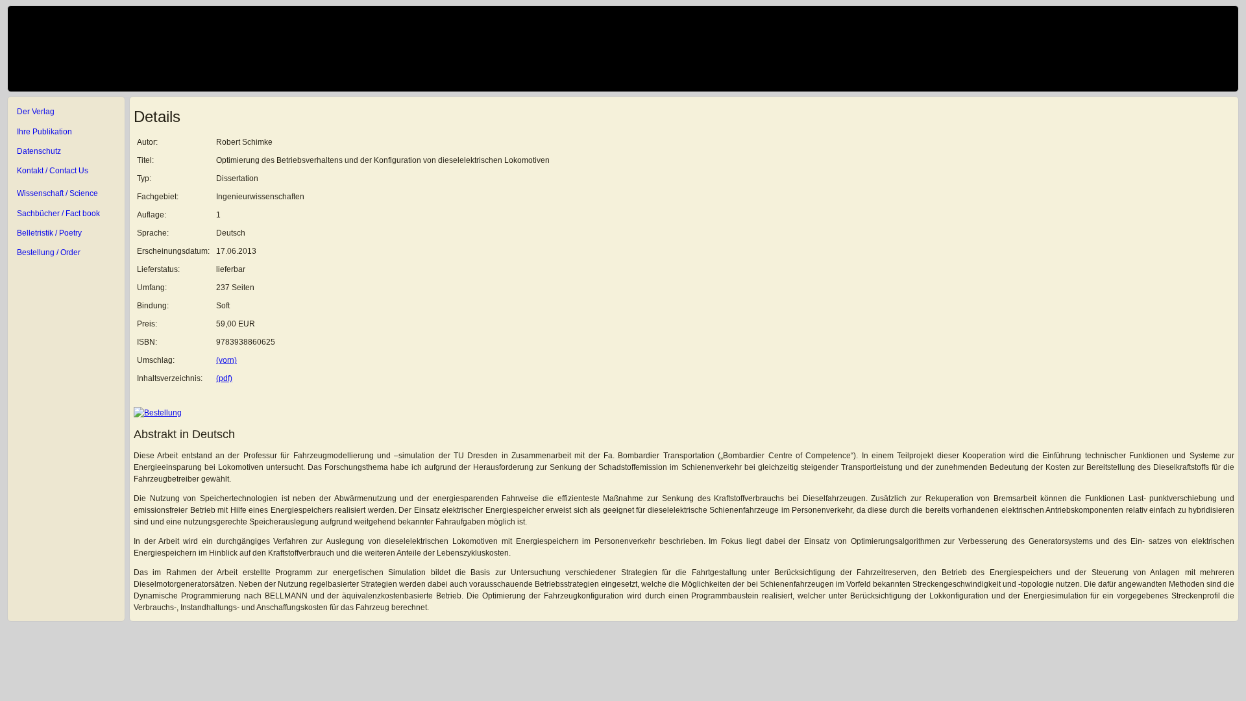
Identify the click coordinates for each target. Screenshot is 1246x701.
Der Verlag (36, 111)
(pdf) (224, 378)
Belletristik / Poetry (49, 233)
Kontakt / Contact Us (52, 170)
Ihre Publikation (44, 131)
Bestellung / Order (48, 252)
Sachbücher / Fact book (58, 213)
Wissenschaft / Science (57, 193)
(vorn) (226, 360)
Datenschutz (39, 151)
